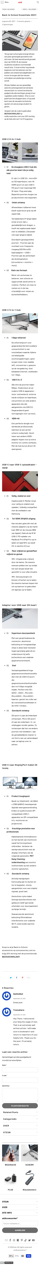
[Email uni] (6, 1240)
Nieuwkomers (29, 1180)
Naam (4, 1065)
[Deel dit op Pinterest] (22, 977)
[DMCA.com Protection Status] (6, 1263)
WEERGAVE (10, 1156)
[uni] (20, 2)
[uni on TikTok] (25, 1240)
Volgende (32, 9)
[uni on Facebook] (10, 1240)
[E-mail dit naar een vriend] (28, 977)
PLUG (10, 1180)
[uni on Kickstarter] (18, 1240)
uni (15, 1247)
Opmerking (6, 1086)
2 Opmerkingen (7, 24)
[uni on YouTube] (33, 1240)
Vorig (25, 9)
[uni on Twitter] (29, 1240)
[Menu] (1, 2)
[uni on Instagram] (14, 1240)
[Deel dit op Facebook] (16, 977)
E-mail (4, 1075)
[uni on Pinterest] (22, 1240)
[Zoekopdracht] (38, 2)
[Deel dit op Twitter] (10, 977)
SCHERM (29, 1156)
